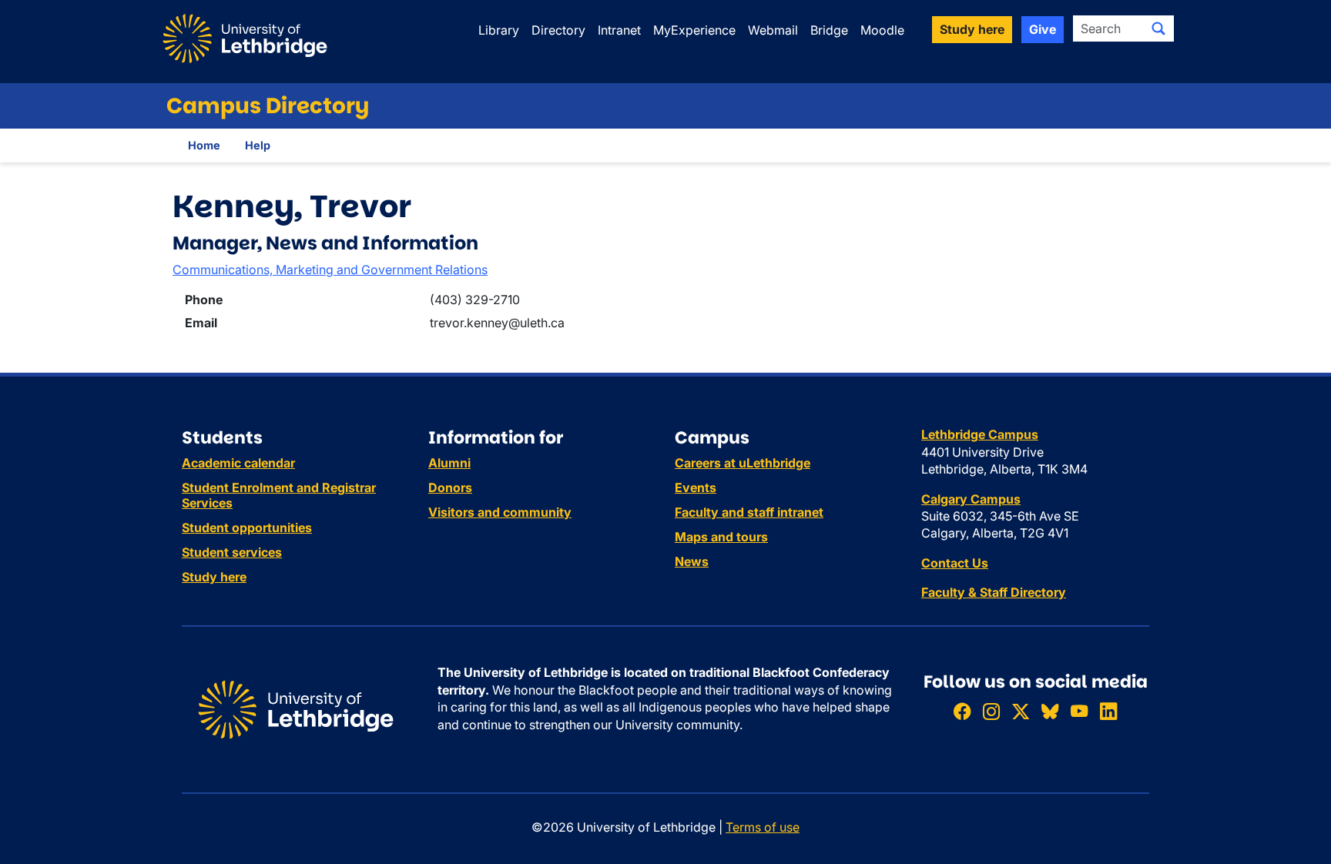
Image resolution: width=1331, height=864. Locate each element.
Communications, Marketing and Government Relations (330, 269)
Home (204, 145)
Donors (450, 487)
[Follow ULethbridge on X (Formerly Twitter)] (1020, 711)
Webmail (773, 30)
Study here (214, 576)
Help (257, 145)
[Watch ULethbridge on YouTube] (1079, 711)
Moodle (882, 30)
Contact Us (954, 563)
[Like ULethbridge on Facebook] (962, 711)
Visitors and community (500, 512)
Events (695, 487)
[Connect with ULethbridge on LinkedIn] (1108, 711)
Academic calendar (238, 463)
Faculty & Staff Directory (993, 592)
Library (498, 30)
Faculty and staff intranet (749, 512)
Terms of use (763, 827)
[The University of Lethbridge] (296, 708)
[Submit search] (1158, 28)
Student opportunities (247, 527)
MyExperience (694, 30)
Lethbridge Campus (979, 434)
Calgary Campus (971, 499)
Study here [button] (972, 29)
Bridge (829, 30)
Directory (558, 30)
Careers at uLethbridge (742, 463)
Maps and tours (721, 536)
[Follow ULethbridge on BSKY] (1050, 711)
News (692, 561)
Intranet (619, 30)
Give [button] (1042, 29)
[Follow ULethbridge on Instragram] (991, 711)
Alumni (449, 463)
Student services (232, 552)
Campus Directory (267, 106)
